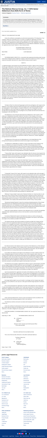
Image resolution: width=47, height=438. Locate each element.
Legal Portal (11, 436)
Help (21, 436)
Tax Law (3, 387)
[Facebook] (21, 433)
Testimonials (26, 423)
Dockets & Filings (5, 405)
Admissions (26, 378)
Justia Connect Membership (29, 412)
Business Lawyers (5, 361)
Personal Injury (27, 370)
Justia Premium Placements (29, 416)
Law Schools (27, 375)
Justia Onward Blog (28, 421)
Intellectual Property (6, 382)
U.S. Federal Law (6, 392)
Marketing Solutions (29, 410)
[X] (27, 433)
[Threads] (24, 433)
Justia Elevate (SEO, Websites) (30, 417)
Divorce (25, 362)
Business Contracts (10, 4)
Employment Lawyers (6, 364)
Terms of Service (26, 436)
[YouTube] (19, 433)
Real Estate (4, 386)
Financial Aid (26, 380)
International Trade (6, 384)
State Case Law (27, 398)
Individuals (26, 357)
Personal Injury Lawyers (7, 370)
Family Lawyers (5, 368)
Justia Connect (5, 436)
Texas (25, 405)
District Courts (5, 403)
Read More (5, 25)
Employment (4, 380)
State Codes (26, 396)
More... (3, 372)
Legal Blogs (4, 414)
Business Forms (5, 416)
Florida (25, 402)
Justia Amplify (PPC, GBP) (29, 419)
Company (17, 436)
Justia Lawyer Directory (28, 414)
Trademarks (4, 421)
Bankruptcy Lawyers (6, 359)
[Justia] (9, 2)
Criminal (25, 361)
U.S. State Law (27, 392)
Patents (3, 419)
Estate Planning (27, 366)
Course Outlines (27, 382)
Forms (5, 4)
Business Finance (16, 13)
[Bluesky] (26, 433)
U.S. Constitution (5, 394)
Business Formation (6, 376)
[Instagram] (22, 433)
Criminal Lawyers (5, 362)
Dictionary (26, 376)
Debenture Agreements (26, 13)
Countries (4, 423)
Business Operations (6, 378)
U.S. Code (4, 396)
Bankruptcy (26, 359)
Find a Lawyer (5, 357)
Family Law (26, 368)
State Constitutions (28, 394)
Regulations (4, 398)
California (26, 400)
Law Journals (26, 384)
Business (4, 375)
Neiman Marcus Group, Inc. (20, 4)
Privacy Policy (33, 436)
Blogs (25, 386)
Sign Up (43, 1)
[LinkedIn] (17, 433)
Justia (2, 4)
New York (26, 403)
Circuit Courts (5, 402)
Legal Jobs (4, 412)
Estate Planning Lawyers (7, 366)
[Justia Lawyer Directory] (29, 433)
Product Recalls (5, 417)
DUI (24, 364)
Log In (39, 1)
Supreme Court (5, 400)
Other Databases (6, 410)
